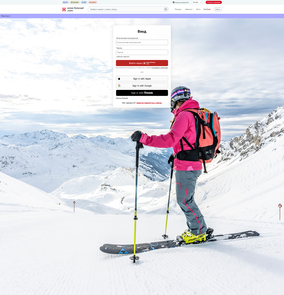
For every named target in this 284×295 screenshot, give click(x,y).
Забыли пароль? (123, 56)
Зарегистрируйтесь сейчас (149, 103)
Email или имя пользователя (127, 38)
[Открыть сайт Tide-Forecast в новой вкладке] (84, 2)
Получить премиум (213, 2)
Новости (188, 9)
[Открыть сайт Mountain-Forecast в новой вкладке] (75, 2)
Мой (207, 9)
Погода (178, 9)
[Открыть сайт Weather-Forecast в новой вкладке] (92, 2)
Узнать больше (122, 98)
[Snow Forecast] (72, 9)
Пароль (119, 48)
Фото (198, 9)
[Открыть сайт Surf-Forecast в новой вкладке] (65, 2)
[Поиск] (166, 9)
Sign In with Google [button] (142, 85)
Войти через (135, 63)
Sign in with (137, 93)
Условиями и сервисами (160, 68)
